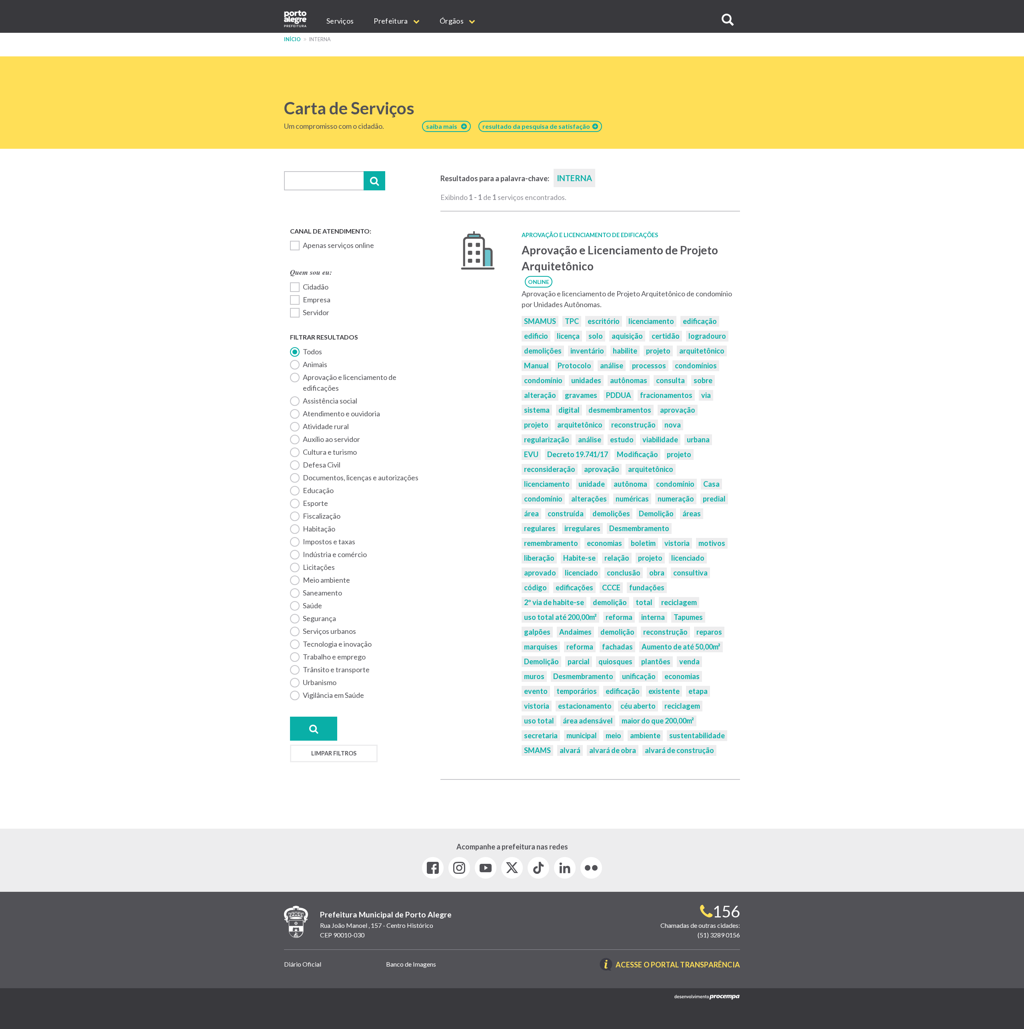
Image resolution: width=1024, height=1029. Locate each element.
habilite (625, 350)
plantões (655, 661)
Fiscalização (321, 516)
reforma (619, 617)
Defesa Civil (321, 464)
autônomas (628, 380)
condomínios (696, 365)
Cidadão (315, 286)
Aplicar (374, 180)
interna (653, 617)
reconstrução (633, 424)
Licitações (319, 567)
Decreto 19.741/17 (577, 454)
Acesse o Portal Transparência (678, 965)
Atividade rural (326, 426)
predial (714, 498)
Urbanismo (319, 682)
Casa (711, 484)
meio (613, 735)
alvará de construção (679, 750)
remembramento (551, 543)
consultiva (690, 572)
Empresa (316, 299)
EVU (531, 454)
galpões (537, 631)
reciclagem (679, 602)
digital (569, 410)
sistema (537, 410)
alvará (570, 750)
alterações (589, 498)
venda (689, 661)
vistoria (677, 543)
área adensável (588, 720)
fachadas (617, 646)
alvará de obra (612, 750)
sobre (703, 380)
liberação (539, 557)
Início (292, 39)
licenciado (687, 557)
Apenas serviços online (338, 245)
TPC (572, 321)
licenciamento (651, 321)
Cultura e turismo (330, 452)
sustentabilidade (697, 735)
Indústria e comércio (335, 554)
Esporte (315, 503)
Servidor (316, 312)
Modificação (637, 454)
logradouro (707, 336)
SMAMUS (540, 321)
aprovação (677, 410)
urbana (698, 439)
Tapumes (688, 617)
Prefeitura (391, 20)
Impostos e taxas (329, 541)
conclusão (623, 572)
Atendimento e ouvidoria (341, 413)
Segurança (319, 618)
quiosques (615, 661)
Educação (318, 490)
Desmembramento (639, 528)
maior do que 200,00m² (658, 720)
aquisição (627, 336)
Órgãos (452, 20)
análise (611, 365)
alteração (540, 395)
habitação (319, 528)
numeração (676, 498)
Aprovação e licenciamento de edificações (349, 382)
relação (616, 557)
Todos (312, 351)
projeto (658, 350)
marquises (541, 646)
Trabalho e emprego (334, 656)
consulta (670, 380)
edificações (574, 587)
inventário (587, 350)
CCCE (611, 587)
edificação (700, 321)
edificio (536, 336)
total (644, 602)
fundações (646, 587)
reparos (709, 631)
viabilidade (660, 439)
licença (568, 336)
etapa (698, 691)
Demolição (656, 513)
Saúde (312, 605)
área (531, 513)
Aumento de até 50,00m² (681, 646)
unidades (586, 380)
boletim (643, 543)
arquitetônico (701, 350)
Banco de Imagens (411, 964)
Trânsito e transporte (336, 669)
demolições (543, 350)
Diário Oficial (302, 964)
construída (566, 513)
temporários (576, 691)
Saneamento (322, 592)
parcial (579, 661)
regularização (546, 439)
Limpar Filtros (333, 753)
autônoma (630, 484)
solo (595, 336)
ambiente (645, 735)
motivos (711, 543)
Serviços (340, 20)
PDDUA (618, 395)
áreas (691, 513)
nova (672, 424)
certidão (666, 336)
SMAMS (537, 750)
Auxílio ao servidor (331, 439)
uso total (539, 720)
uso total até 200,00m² (560, 617)
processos (649, 365)
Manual (536, 365)
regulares (540, 528)
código (535, 587)
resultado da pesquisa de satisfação (537, 126)
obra (656, 572)
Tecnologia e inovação (337, 643)
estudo (622, 439)
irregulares (582, 528)
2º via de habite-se (554, 602)
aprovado (540, 572)
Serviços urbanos (329, 631)
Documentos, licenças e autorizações (360, 477)
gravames (581, 395)
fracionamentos (666, 395)
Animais (315, 364)
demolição (610, 602)
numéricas (632, 498)
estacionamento (585, 705)
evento (536, 691)
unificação (639, 676)
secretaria (541, 735)
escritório (604, 321)
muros (534, 676)
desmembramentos (619, 410)
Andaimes (575, 631)
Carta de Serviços (349, 108)
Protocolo (574, 365)
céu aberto (638, 705)
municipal (581, 735)
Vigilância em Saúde (333, 695)
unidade (591, 484)
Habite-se (579, 557)
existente (664, 691)
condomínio (543, 380)
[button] (727, 19)
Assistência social (330, 400)
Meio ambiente (326, 579)
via (706, 395)
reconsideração (549, 469)
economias (604, 543)
